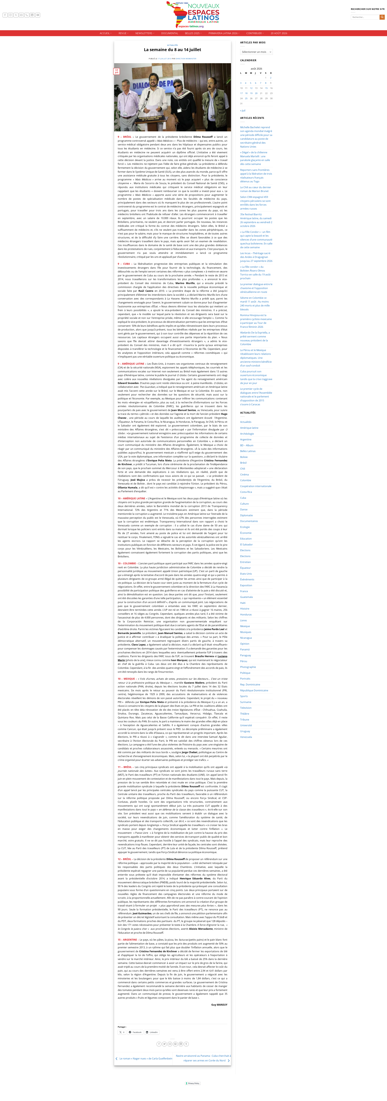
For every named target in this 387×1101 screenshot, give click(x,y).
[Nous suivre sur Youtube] (37, 15)
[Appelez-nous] (26, 15)
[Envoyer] (382, 17)
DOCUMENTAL (169, 33)
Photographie (248, 667)
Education (246, 538)
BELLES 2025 (192, 33)
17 (241, 93)
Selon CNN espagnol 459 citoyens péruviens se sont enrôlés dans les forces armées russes (255, 202)
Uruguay (245, 731)
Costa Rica (246, 492)
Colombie (245, 480)
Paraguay (245, 655)
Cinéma (244, 474)
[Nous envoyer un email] (21, 15)
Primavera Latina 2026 (223, 33)
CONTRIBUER (254, 33)
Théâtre (244, 713)
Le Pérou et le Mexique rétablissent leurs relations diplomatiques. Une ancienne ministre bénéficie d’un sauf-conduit (256, 357)
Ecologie (245, 527)
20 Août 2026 (279, 33)
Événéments (247, 579)
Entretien (245, 562)
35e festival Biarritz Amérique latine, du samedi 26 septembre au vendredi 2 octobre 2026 (256, 220)
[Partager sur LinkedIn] (180, 1044)
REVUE (123, 33)
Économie (246, 533)
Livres (243, 620)
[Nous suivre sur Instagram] (10, 15)
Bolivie (244, 457)
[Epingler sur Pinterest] (175, 1044)
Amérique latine (249, 427)
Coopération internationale (255, 486)
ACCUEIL (105, 33)
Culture (244, 503)
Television (246, 707)
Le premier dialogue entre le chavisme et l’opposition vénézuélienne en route (256, 288)
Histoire (244, 608)
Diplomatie (246, 515)
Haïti (243, 603)
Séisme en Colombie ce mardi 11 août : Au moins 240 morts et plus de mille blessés (255, 303)
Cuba (243, 497)
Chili (242, 468)
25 (246, 98)
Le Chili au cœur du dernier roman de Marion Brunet (255, 189)
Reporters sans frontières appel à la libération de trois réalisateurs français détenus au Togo (256, 175)
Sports (244, 696)
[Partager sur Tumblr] (186, 1044)
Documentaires (249, 521)
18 (246, 93)
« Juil (242, 110)
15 (266, 88)
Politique (245, 673)
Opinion (244, 643)
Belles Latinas (248, 451)
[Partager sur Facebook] (158, 1044)
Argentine (245, 439)
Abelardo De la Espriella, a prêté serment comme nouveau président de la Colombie (255, 338)
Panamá (245, 649)
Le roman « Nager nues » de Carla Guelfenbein (145, 1058)
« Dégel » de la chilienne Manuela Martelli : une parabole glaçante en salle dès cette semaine (255, 158)
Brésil (243, 462)
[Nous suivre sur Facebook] (5, 15)
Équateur (245, 567)
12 (251, 88)
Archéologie (247, 433)
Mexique (245, 626)
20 (256, 93)
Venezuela (246, 737)
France (244, 591)
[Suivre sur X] (15, 15)
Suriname (245, 702)
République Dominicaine (254, 690)
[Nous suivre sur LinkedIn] (32, 15)
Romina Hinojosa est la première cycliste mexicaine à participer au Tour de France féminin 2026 (256, 321)
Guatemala (246, 597)
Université (246, 725)
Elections (245, 550)
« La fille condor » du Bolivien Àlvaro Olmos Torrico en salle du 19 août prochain (255, 272)
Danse (243, 509)
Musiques (245, 632)
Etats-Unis (246, 573)
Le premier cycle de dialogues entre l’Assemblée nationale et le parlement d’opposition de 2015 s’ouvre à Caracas (256, 396)
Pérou (243, 661)
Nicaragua (246, 637)
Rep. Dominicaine (250, 684)
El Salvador (246, 544)
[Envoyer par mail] (169, 1044)
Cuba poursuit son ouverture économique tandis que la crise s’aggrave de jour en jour (256, 377)
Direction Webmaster (186, 58)
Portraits (245, 678)
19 (251, 93)
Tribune (244, 719)
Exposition (246, 585)
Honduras (246, 614)
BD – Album (246, 445)
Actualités (172, 45)
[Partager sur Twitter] (164, 1044)
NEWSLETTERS (143, 33)
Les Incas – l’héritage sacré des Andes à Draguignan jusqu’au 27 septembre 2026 (256, 257)
